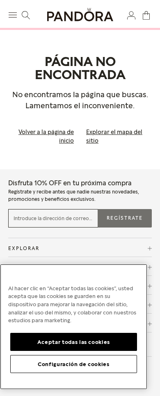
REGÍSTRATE (125, 218)
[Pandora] (80, 14)
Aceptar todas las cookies (73, 342)
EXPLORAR (23, 248)
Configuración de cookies (74, 364)
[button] (131, 15)
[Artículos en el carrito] (146, 15)
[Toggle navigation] (13, 14)
